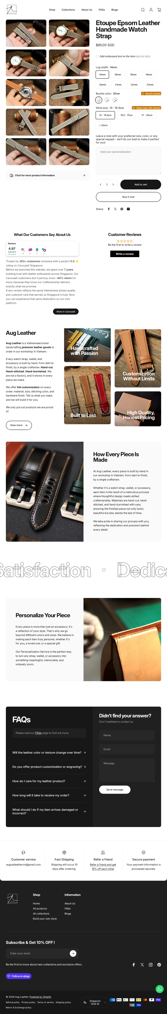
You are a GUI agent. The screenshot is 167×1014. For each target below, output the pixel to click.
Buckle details (153, 93)
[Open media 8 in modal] (69, 122)
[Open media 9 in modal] (26, 151)
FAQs (38, 733)
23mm (150, 84)
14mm (102, 74)
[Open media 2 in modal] (69, 33)
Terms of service (45, 1002)
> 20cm (103, 125)
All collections (41, 913)
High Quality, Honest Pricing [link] (139, 414)
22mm (134, 84)
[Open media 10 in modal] (69, 151)
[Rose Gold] (115, 100)
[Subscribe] (73, 953)
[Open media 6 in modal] (69, 92)
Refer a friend (103, 859)
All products (40, 908)
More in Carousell (66, 311)
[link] (19, 425)
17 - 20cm (147, 115)
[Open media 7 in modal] (26, 122)
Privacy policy (28, 1002)
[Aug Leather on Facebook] (134, 965)
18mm (133, 74)
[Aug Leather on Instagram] (151, 965)
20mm (102, 84)
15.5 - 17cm (126, 115)
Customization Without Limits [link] (139, 376)
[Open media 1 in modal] (26, 33)
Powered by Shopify (40, 996)
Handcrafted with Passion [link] (84, 350)
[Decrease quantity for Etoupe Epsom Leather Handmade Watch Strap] (100, 184)
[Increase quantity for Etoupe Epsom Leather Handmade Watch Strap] (114, 184)
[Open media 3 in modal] (26, 62)
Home (36, 903)
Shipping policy (63, 1002)
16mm (118, 74)
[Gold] (107, 100)
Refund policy (13, 1002)
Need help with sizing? (148, 107)
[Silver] (98, 100)
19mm (149, 74)
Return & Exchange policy (18, 1007)
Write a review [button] (125, 253)
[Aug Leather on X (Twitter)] (142, 965)
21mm (118, 84)
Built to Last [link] (83, 415)
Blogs (68, 913)
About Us (70, 903)
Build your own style (45, 918)
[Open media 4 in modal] (69, 62)
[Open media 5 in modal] (26, 92)
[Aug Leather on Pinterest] (159, 965)
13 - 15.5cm (105, 115)
